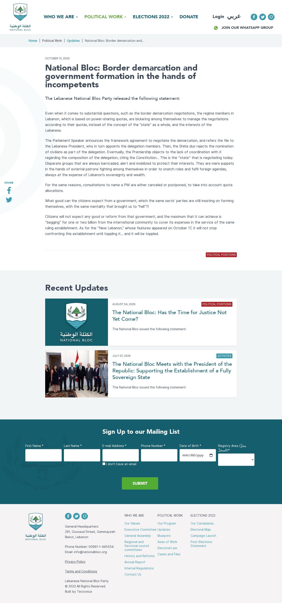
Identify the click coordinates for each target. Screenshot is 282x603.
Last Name (73, 446)
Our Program (167, 523)
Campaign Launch (203, 535)
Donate (189, 16)
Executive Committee (140, 529)
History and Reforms (139, 556)
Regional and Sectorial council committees (136, 546)
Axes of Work (167, 542)
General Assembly (137, 535)
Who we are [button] (60, 16)
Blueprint (164, 535)
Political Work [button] (104, 16)
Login (218, 16)
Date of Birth (190, 446)
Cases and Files (169, 554)
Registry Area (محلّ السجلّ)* (232, 448)
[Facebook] (8, 192)
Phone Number (153, 446)
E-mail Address (114, 446)
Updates (73, 40)
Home (33, 40)
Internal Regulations (139, 568)
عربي (234, 16)
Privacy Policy (75, 561)
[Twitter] (8, 201)
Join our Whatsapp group (247, 28)
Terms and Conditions (81, 571)
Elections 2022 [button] (152, 16)
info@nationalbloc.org (90, 552)
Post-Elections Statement (201, 544)
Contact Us (132, 574)
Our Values (132, 523)
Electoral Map (201, 529)
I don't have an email (120, 464)
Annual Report (134, 562)
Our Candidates (202, 523)
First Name (34, 446)
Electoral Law (167, 548)
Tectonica (84, 591)
